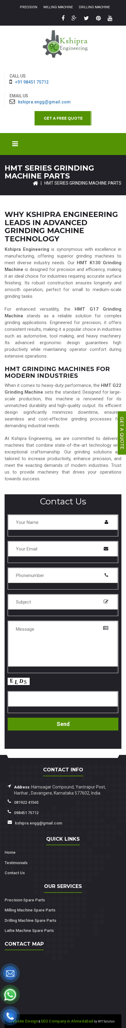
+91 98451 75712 (32, 82)
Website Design (23, 1021)
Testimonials (16, 862)
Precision (28, 7)
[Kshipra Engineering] (63, 47)
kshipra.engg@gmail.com (44, 101)
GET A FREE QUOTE (63, 118)
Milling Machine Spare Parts (30, 910)
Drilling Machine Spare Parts (30, 920)
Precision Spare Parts (25, 900)
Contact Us (15, 873)
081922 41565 (26, 802)
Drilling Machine (94, 7)
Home (10, 852)
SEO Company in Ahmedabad (67, 1021)
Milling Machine (58, 7)
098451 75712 (26, 812)
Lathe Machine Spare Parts (29, 930)
